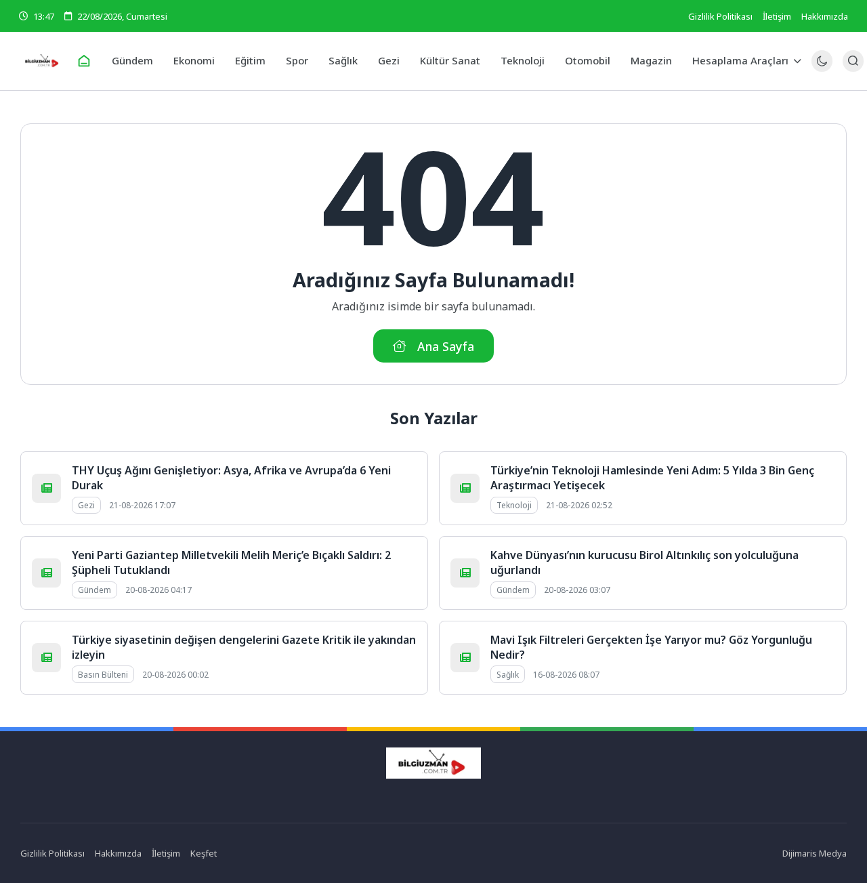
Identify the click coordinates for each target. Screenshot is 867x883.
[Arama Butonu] (853, 60)
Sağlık (343, 60)
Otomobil (587, 60)
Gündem (132, 60)
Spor (297, 60)
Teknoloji (523, 60)
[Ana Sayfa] (84, 61)
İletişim (777, 16)
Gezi (389, 60)
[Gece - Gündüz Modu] (821, 68)
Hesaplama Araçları (740, 60)
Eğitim (250, 60)
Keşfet (203, 853)
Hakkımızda (824, 16)
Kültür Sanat (450, 60)
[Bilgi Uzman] (42, 60)
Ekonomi (194, 60)
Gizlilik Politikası (720, 16)
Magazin (651, 60)
